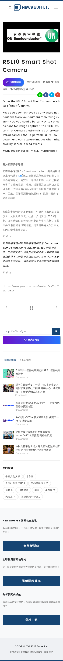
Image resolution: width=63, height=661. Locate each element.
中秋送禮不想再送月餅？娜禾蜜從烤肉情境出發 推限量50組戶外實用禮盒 (38, 448)
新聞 (48, 81)
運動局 (9, 490)
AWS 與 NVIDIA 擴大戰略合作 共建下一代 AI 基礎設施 (37, 419)
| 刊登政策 (14, 652)
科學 (31, 89)
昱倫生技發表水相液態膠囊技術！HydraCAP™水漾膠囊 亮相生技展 (34, 433)
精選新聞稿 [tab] (10, 360)
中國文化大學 (12, 476)
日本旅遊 (24, 490)
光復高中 (10, 496)
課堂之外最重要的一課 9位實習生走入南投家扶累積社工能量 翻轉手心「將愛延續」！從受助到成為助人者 (38, 388)
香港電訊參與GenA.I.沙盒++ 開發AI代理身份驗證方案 (37, 404)
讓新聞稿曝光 (31, 581)
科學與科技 (19, 89)
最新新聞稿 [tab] (25, 360)
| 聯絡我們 (48, 652)
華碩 (36, 490)
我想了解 (31, 620)
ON (20, 175)
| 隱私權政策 (36, 652)
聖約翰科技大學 (39, 483)
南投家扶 (50, 490)
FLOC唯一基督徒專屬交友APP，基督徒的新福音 (38, 372)
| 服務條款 (24, 652)
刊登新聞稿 (31, 546)
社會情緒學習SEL (30, 496)
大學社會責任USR (15, 483)
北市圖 (29, 476)
